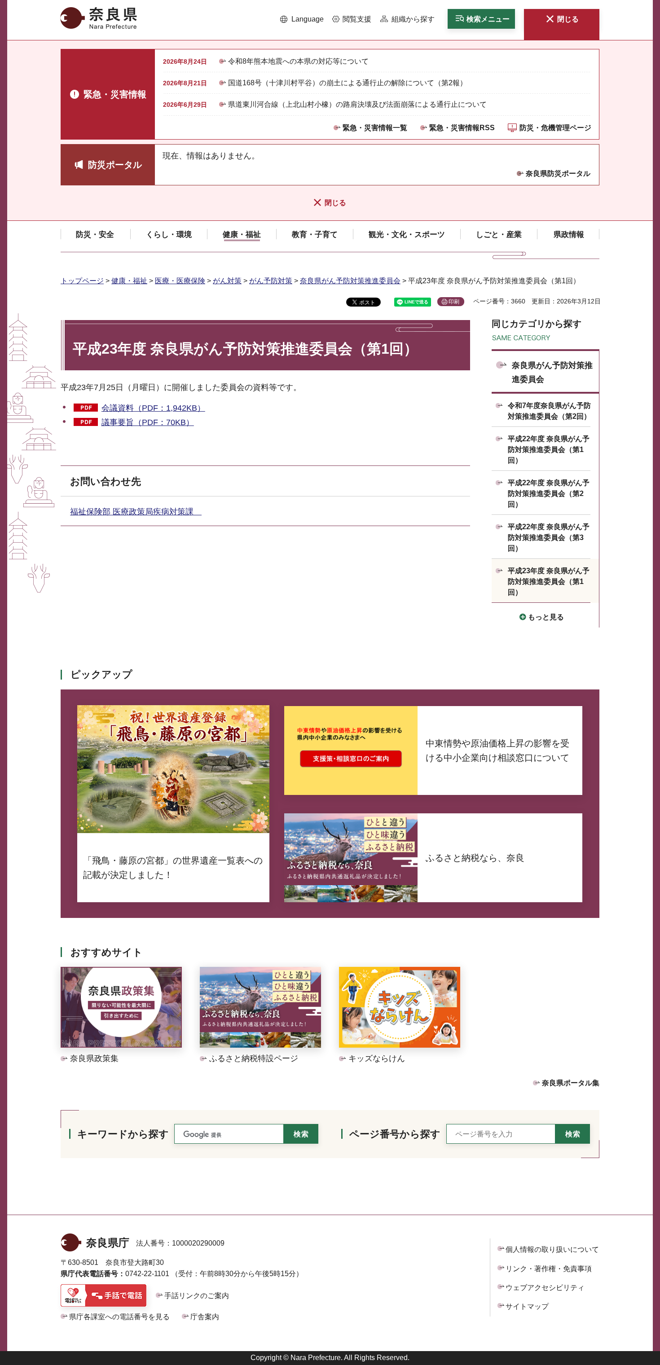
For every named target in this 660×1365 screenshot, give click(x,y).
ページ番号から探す (394, 1134)
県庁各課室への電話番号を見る (119, 1317)
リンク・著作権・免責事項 (549, 1269)
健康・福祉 (129, 281)
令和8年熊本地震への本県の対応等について (298, 61)
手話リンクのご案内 (196, 1295)
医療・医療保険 (180, 281)
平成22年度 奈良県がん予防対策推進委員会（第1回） (549, 449)
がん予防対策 (270, 281)
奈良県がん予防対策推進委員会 (350, 281)
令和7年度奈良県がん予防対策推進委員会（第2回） (549, 411)
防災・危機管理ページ (555, 128)
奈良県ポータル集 (570, 1083)
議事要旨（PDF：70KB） (147, 422)
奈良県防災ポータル (558, 173)
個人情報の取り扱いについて (552, 1249)
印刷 (454, 301)
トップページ (82, 281)
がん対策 (227, 281)
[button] (302, 19)
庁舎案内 (204, 1317)
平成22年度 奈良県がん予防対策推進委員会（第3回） (549, 537)
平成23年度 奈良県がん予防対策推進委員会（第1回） (549, 581)
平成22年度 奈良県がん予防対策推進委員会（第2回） (549, 493)
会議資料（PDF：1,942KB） (153, 408)
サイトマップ (527, 1306)
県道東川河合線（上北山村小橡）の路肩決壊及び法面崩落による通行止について (357, 104)
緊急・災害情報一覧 (375, 128)
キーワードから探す (123, 1134)
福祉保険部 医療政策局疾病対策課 (136, 511)
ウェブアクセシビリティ (545, 1287)
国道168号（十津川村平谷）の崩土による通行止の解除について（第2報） (347, 83)
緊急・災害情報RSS (462, 128)
